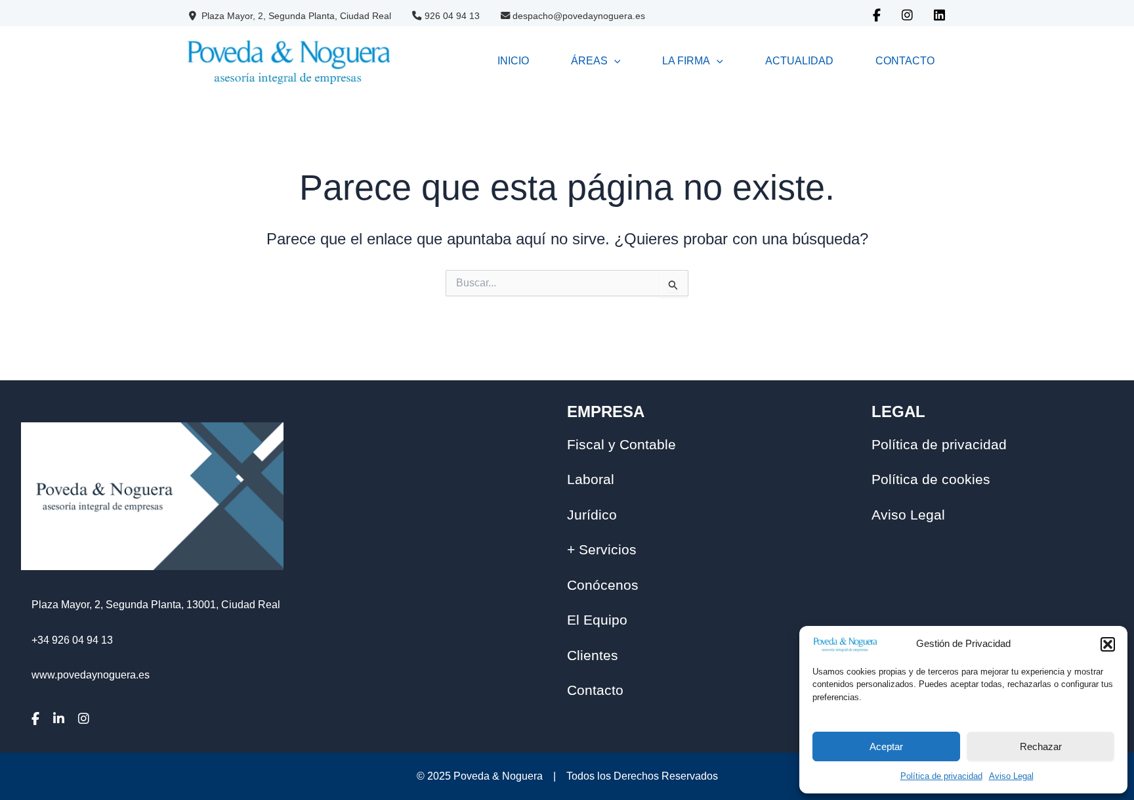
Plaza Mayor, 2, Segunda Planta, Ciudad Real (295, 15)
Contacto (595, 690)
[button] (1107, 644)
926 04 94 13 (452, 15)
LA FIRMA (686, 60)
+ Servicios (602, 549)
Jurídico (592, 514)
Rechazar (1041, 746)
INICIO (513, 60)
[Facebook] (41, 719)
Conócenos (603, 584)
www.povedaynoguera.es (91, 674)
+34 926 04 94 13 (72, 640)
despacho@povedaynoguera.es (579, 15)
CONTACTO (904, 60)
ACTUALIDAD (799, 60)
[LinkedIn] (64, 719)
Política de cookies (931, 479)
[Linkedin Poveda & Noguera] (939, 16)
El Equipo (597, 619)
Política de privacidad (941, 776)
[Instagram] (89, 719)
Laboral (590, 479)
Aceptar (886, 746)
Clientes (592, 655)
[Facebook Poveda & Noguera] (877, 16)
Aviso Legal (1011, 776)
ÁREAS (589, 60)
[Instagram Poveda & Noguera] (907, 16)
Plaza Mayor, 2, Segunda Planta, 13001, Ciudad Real (156, 604)
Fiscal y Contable (621, 444)
